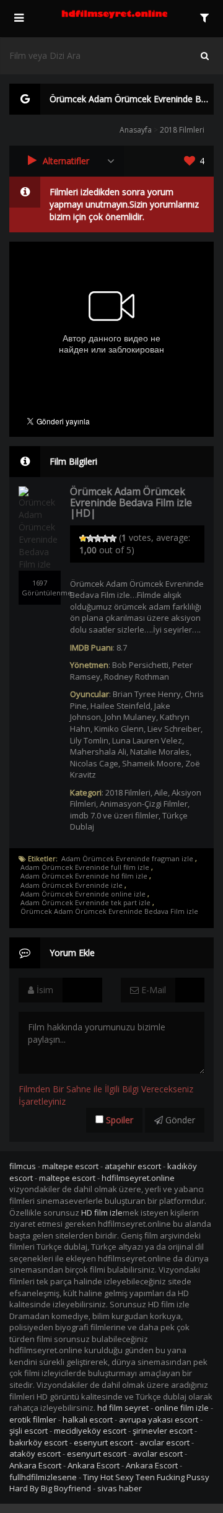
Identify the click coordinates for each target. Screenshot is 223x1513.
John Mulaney (130, 716)
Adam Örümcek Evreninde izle (71, 885)
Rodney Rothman (136, 676)
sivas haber (119, 1488)
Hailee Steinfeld (120, 705)
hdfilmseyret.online (138, 1177)
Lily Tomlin (89, 740)
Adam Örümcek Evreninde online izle (83, 894)
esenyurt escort (103, 1442)
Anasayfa (136, 130)
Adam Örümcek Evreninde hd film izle (83, 876)
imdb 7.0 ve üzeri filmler (114, 815)
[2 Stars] (90, 538)
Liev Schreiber (174, 728)
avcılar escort (164, 1442)
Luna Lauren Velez (147, 740)
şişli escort (28, 1430)
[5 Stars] (112, 538)
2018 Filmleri (182, 130)
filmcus (22, 1166)
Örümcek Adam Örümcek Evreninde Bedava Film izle (109, 911)
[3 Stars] (98, 538)
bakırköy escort (38, 1442)
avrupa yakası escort (158, 1419)
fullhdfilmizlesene (43, 1477)
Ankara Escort (35, 1465)
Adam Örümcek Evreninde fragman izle (127, 858)
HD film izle (102, 1212)
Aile (161, 792)
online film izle (182, 1407)
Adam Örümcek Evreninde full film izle (84, 867)
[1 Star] (83, 538)
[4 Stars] (105, 538)
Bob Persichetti (140, 664)
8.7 (121, 647)
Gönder (179, 1120)
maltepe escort (70, 1166)
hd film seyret (123, 1407)
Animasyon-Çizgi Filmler (144, 803)
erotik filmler (32, 1419)
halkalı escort (88, 1419)
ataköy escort (35, 1453)
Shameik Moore (151, 763)
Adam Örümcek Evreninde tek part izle (85, 902)
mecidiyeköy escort (90, 1430)
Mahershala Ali (98, 751)
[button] (66, 161)
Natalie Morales (160, 751)
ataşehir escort (133, 1166)
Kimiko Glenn (119, 728)
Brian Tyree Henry (147, 693)
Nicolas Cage (94, 763)
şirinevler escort (163, 1430)
